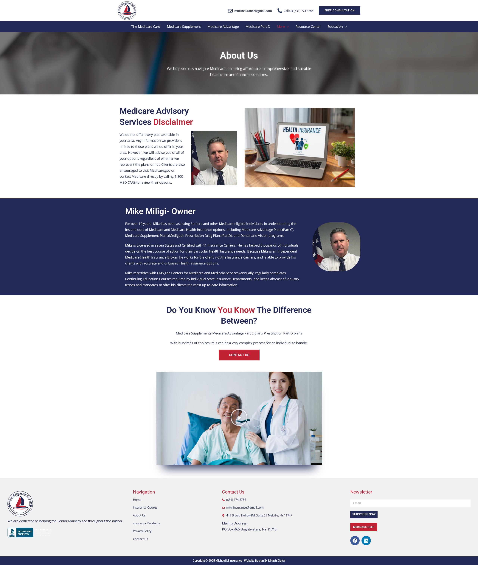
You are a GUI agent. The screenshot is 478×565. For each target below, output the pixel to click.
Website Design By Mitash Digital (264, 560)
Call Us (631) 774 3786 (298, 11)
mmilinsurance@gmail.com (253, 11)
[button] (339, 10)
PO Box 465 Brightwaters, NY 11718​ (249, 529)
